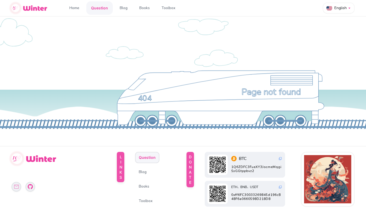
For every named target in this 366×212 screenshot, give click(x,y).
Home (74, 7)
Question (99, 8)
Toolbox (168, 7)
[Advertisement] (328, 179)
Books (144, 7)
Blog (124, 7)
